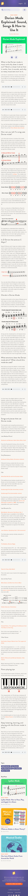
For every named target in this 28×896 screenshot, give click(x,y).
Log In (20, 3)
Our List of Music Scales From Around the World (11, 857)
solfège (15, 174)
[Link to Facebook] (16, 57)
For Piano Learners (7, 768)
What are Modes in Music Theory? (13, 829)
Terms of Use (10, 892)
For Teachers (17, 768)
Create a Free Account (14, 884)
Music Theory (5, 771)
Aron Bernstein (15, 34)
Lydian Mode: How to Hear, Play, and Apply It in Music (12, 800)
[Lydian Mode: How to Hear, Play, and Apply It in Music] (14, 787)
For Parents (15, 766)
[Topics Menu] (24, 9)
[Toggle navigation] (25, 3)
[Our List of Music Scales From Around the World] (14, 843)
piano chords (6, 590)
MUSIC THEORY (4, 797)
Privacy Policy (18, 892)
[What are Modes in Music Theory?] (14, 816)
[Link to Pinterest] (12, 57)
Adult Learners (6, 766)
